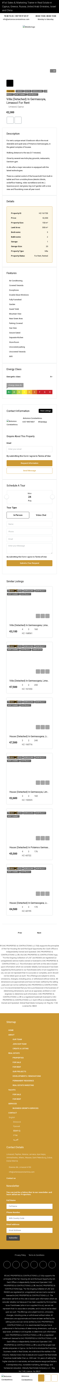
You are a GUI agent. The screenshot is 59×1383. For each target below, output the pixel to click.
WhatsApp (42, 422)
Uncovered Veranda (17, 352)
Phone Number (13, 1212)
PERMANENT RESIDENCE (23, 1081)
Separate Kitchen (16, 337)
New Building (38, 91)
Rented (28, 91)
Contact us (11, 1178)
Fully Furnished (15, 300)
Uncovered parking (17, 347)
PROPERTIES (18, 1058)
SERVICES (12, 1104)
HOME (10, 1030)
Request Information (29, 463)
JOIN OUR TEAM (19, 1044)
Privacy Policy (20, 1255)
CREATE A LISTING (20, 1048)
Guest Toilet (14, 309)
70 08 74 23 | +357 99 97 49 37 (16, 16)
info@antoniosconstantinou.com (16, 19)
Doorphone (14, 290)
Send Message (29, 471)
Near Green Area (16, 318)
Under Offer (37, 649)
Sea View (13, 328)
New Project (40, 591)
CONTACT (12, 1113)
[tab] (9, 83)
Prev (20, 933)
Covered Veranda (16, 285)
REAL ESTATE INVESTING (23, 1085)
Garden (12, 304)
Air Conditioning (15, 281)
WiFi (11, 356)
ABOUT (11, 1035)
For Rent (19, 91)
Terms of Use (44, 456)
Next (39, 933)
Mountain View (15, 314)
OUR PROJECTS (19, 1071)
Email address (12, 1224)
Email (9, 443)
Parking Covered (16, 323)
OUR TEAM (17, 1039)
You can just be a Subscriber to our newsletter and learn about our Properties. (29, 1193)
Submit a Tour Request (29, 563)
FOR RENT (17, 1067)
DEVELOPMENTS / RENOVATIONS (27, 1076)
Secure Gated (14, 333)
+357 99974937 (28, 422)
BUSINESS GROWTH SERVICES (25, 1108)
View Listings (45, 411)
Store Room (14, 342)
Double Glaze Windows (19, 295)
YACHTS (11, 1090)
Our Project (33, 94)
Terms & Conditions (36, 1255)
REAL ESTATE (14, 1053)
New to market (20, 94)
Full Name (11, 1200)
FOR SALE (17, 1062)
